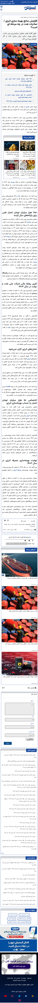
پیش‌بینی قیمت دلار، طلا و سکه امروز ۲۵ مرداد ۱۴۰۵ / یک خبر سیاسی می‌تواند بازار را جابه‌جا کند (20, 828)
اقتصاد (8, 386)
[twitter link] (26, 995)
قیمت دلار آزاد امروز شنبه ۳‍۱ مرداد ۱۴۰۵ (25, 771)
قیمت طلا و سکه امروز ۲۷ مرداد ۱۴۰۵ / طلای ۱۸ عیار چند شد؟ (19, 795)
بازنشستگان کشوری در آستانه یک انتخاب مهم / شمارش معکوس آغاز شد (19, 884)
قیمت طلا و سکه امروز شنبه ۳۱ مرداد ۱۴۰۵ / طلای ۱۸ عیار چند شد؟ (29, 154)
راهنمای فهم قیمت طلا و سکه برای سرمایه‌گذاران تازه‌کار (12, 154)
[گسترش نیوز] (30, 8)
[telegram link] (19, 995)
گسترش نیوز (11, 985)
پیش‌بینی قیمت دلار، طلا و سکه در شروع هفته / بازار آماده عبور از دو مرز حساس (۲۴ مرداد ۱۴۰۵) (19, 841)
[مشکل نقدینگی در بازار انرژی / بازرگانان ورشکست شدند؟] (19, 565)
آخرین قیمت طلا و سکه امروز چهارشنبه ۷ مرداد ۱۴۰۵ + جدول (19, 889)
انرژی (27, 107)
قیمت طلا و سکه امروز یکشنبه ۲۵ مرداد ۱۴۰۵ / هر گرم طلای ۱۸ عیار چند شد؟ (19, 818)
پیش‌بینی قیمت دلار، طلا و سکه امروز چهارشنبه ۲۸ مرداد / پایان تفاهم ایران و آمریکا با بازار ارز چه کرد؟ (19, 786)
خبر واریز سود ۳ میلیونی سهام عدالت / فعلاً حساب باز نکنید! (20, 879)
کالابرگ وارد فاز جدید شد (28, 875)
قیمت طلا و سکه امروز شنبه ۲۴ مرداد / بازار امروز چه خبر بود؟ (19, 833)
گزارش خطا (31, 688)
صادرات (28, 222)
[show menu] (1, 7)
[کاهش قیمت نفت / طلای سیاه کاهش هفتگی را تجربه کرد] (19, 631)
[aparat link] (19, 1000)
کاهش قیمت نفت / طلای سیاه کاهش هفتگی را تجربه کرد (21, 644)
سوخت (8, 236)
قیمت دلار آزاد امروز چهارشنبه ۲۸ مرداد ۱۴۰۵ (24, 791)
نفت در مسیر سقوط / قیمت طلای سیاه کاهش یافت (23, 611)
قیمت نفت (20, 537)
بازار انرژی (12, 537)
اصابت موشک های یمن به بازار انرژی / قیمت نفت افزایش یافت (20, 677)
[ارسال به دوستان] (8, 520)
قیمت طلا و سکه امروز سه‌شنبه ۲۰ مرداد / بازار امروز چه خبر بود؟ (19, 900)
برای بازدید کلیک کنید (19, 966)
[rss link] (32, 995)
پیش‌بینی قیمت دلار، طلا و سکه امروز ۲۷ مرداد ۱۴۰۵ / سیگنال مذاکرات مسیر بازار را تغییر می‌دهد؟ (20, 800)
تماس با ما (17, 978)
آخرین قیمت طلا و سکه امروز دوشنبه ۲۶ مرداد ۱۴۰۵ (22, 809)
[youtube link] (5, 995)
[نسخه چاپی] (5, 520)
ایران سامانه (14, 991)
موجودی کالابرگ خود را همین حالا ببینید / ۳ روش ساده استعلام (19, 893)
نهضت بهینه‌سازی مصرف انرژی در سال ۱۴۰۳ (18, 101)
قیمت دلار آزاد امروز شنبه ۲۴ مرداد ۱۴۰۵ (25, 837)
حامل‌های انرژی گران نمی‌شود (23, 91)
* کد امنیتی (32, 732)
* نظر (32, 701)
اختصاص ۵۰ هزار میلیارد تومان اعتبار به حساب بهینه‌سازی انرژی (18, 96)
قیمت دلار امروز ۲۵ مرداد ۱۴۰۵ (27, 823)
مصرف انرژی (17, 470)
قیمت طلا (23, 521)
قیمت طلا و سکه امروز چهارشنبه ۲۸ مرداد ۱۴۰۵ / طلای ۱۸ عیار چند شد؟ (12, 173)
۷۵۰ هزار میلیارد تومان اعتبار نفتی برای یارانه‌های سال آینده (18, 80)
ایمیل (32, 723)
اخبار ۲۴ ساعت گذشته (19, 980)
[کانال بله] (18, 945)
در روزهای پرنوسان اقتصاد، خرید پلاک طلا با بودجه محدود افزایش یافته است (19, 848)
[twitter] (25, 541)
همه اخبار (10, 978)
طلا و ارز (33, 521)
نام (33, 716)
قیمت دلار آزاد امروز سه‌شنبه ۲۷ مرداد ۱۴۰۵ (24, 805)
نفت (18, 196)
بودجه (12, 182)
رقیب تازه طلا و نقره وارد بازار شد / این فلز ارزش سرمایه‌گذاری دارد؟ (18, 781)
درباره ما (23, 978)
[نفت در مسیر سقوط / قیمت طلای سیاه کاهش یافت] (19, 598)
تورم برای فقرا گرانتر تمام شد (28, 897)
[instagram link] (12, 995)
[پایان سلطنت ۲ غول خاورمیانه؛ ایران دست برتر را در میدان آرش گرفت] (30, 541)
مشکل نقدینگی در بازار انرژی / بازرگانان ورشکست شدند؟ (22, 578)
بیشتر (2, 853)
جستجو (29, 978)
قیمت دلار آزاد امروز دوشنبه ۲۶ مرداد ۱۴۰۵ (24, 813)
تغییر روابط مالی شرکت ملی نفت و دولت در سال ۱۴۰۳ (18, 86)
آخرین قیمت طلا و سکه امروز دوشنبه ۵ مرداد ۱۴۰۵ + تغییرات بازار (18, 904)
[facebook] (33, 541)
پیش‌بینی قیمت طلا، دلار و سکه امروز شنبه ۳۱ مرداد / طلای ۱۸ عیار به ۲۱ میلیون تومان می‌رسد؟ (27, 173)
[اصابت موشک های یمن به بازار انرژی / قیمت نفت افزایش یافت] (19, 664)
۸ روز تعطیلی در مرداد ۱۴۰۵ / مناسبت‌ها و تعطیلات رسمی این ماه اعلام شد (19, 864)
